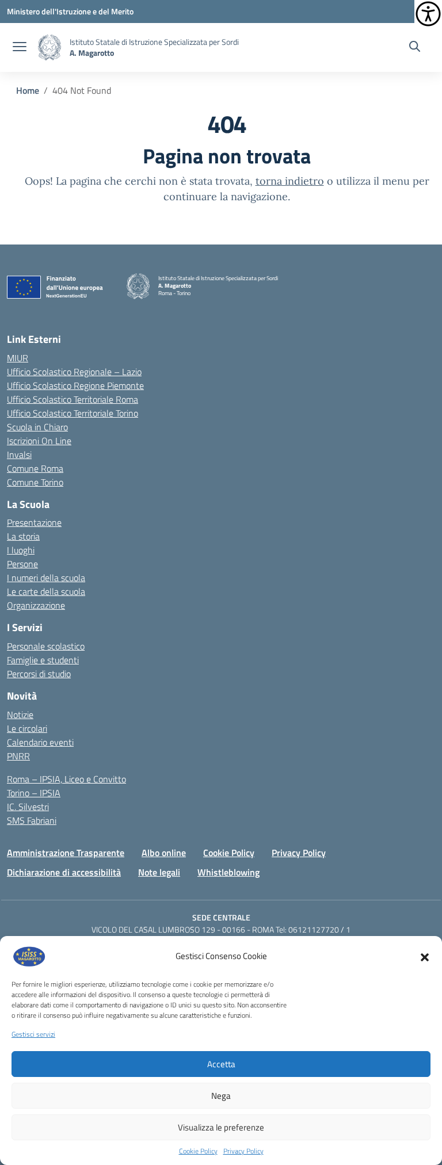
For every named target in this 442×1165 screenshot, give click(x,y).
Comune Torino (35, 482)
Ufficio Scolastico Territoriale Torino (72, 413)
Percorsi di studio (39, 674)
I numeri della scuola (46, 578)
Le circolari (27, 728)
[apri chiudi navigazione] (19, 48)
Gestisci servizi (33, 1034)
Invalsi (19, 454)
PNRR (18, 756)
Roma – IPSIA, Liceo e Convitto (66, 779)
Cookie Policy (198, 1151)
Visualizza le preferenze (221, 1127)
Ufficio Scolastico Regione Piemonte (75, 385)
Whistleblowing (228, 872)
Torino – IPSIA (33, 793)
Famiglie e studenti (43, 660)
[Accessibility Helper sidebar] (428, 14)
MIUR (17, 358)
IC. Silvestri (28, 806)
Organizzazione (36, 605)
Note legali (159, 872)
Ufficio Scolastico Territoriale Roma (72, 399)
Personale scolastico (46, 646)
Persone (22, 564)
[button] (424, 956)
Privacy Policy (243, 1151)
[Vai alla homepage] (49, 47)
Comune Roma (35, 468)
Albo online (164, 853)
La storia (23, 536)
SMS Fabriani (31, 820)
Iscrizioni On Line (39, 441)
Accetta (221, 1064)
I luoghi (21, 550)
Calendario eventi (40, 742)
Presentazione (34, 522)
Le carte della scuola (46, 591)
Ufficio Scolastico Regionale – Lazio (74, 372)
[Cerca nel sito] (415, 47)
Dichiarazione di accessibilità (64, 872)
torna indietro (290, 181)
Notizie (20, 714)
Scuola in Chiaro (37, 427)
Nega (221, 1095)
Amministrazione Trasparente (65, 853)
